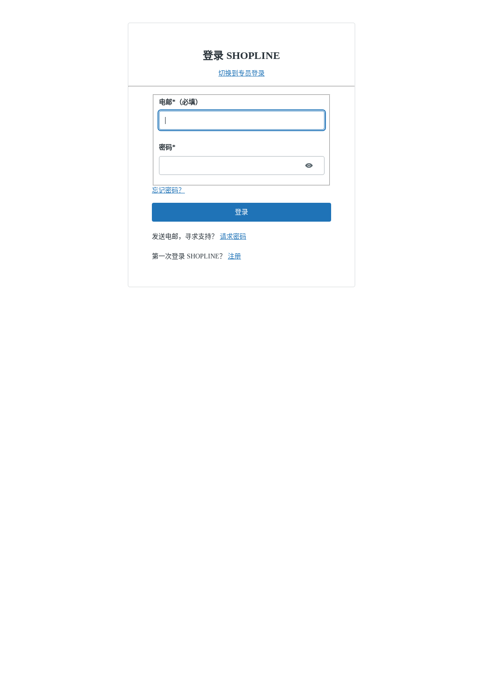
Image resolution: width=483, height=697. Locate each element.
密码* (167, 147)
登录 (241, 212)
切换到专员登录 (241, 73)
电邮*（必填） (180, 102)
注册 (234, 256)
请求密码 (233, 236)
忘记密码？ (168, 190)
